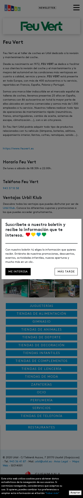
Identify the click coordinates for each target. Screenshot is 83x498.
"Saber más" (52, 493)
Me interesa (18, 271)
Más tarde (66, 271)
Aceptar (75, 493)
